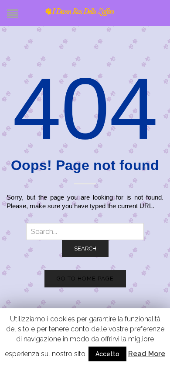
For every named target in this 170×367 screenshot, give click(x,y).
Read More (146, 354)
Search (85, 248)
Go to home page (85, 278)
